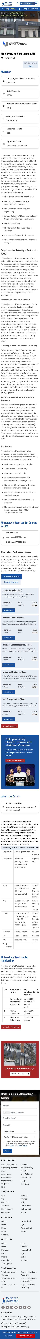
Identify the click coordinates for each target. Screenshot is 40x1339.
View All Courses (9, 726)
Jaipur (4, 1221)
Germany (5, 1212)
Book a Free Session (15, 760)
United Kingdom (16, 13)
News (3, 1171)
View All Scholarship (11, 1027)
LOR (3, 1187)
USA (3, 1195)
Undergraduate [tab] (11, 576)
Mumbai (4, 1250)
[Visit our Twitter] (20, 1307)
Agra (23, 1224)
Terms (12, 1146)
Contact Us (26, 1177)
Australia (5, 1205)
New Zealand (7, 1209)
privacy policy (22, 1146)
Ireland (24, 1195)
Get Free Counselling (20, 1073)
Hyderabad (26, 1221)
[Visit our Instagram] (3, 1307)
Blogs (23, 1181)
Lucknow (5, 1235)
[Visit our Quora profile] (29, 1307)
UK (2, 1199)
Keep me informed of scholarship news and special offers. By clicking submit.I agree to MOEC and (20, 1144)
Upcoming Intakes (9, 1167)
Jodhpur (24, 1260)
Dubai (23, 1257)
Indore (24, 1231)
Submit (8, 1151)
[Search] (18, 3)
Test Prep (25, 1184)
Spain (23, 1212)
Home (4, 13)
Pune (3, 1231)
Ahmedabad (6, 1260)
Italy (23, 1202)
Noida (3, 1228)
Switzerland (26, 1205)
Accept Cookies (25, 1335)
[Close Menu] (36, 3)
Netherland (26, 1209)
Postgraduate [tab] (11, 582)
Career (24, 1164)
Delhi (3, 1224)
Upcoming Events (9, 1164)
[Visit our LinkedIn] (16, 1307)
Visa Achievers (27, 1174)
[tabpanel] (20, 658)
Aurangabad (26, 1228)
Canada (4, 1202)
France (24, 1199)
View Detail (8, 610)
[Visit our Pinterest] (24, 1307)
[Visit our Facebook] (7, 1307)
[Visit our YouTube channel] (11, 1307)
